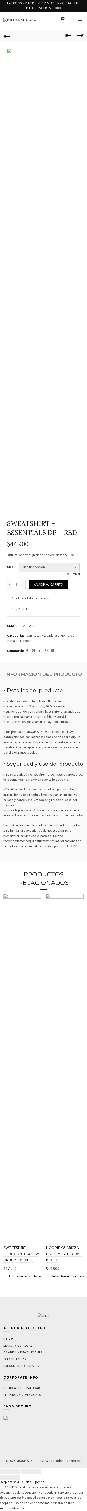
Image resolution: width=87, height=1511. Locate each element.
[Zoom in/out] (36, 1471)
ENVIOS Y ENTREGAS (17, 1346)
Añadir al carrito (48, 584)
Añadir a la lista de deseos (30, 598)
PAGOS (8, 1339)
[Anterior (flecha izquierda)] (5, 1477)
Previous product (68, 35)
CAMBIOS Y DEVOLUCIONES (22, 1352)
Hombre (66, 636)
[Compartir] (15, 1471)
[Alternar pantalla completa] (26, 1471)
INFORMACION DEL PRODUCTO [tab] (43, 674)
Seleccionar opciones (26, 1277)
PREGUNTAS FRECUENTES (21, 1366)
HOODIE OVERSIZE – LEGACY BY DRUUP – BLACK (64, 1253)
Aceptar (5, 1508)
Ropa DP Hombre (19, 641)
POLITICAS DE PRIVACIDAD (21, 1388)
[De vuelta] (7, 35)
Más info (18, 1508)
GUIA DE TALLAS (14, 1359)
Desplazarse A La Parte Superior (22, 1482)
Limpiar (75, 574)
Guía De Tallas (20, 609)
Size (10, 567)
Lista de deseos (63, 18)
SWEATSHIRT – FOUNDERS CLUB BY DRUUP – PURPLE (21, 1253)
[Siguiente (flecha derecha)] (15, 1477)
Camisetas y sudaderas (42, 636)
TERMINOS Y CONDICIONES (22, 1395)
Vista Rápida (37, 906)
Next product (80, 35)
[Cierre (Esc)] (5, 1471)
